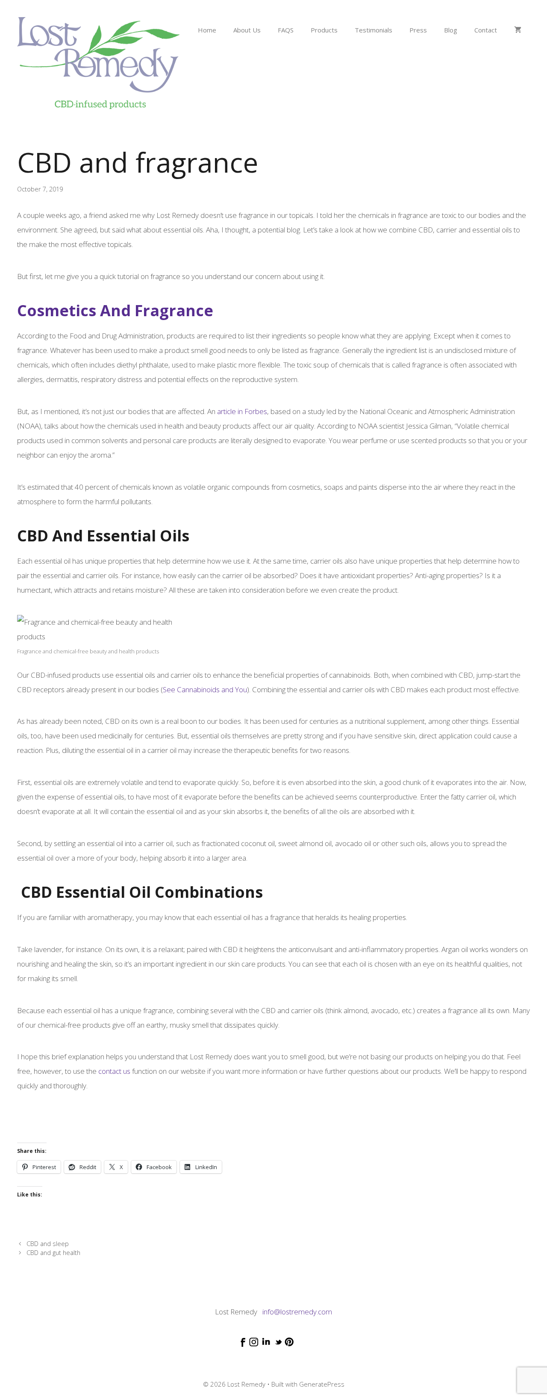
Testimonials (373, 30)
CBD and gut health (53, 1253)
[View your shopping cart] (518, 30)
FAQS (286, 30)
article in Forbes (242, 411)
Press (418, 30)
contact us (114, 1071)
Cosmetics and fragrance (115, 310)
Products (324, 30)
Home (207, 30)
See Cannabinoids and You (205, 689)
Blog (450, 30)
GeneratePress (321, 1384)
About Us (247, 30)
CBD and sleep (47, 1244)
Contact (485, 30)
